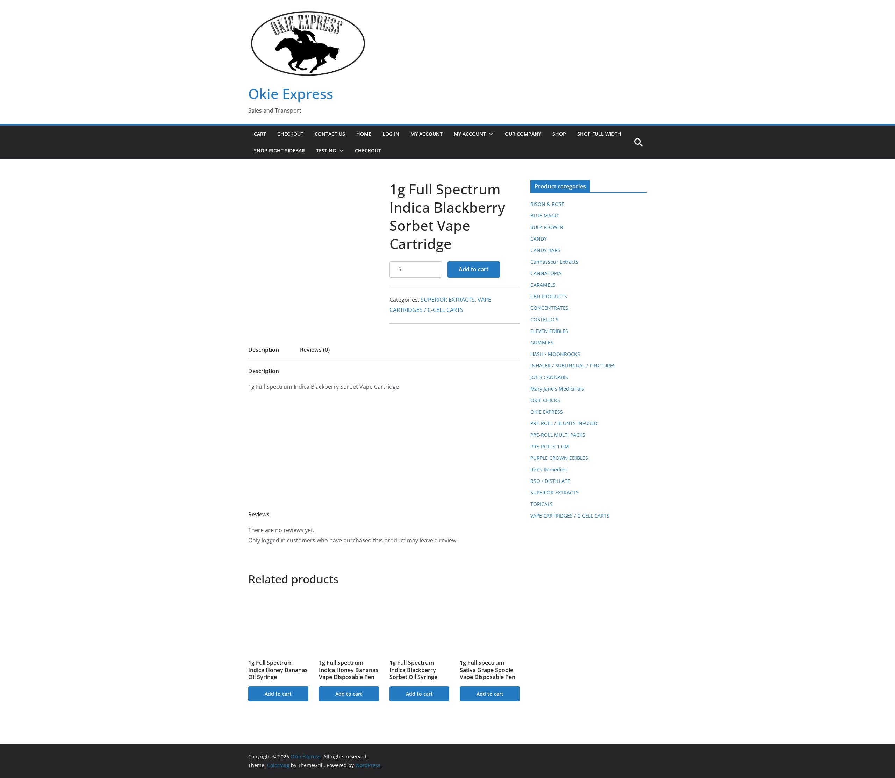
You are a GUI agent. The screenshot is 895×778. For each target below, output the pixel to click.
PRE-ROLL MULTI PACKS (557, 434)
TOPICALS (541, 504)
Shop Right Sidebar (279, 150)
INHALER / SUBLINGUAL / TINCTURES (573, 365)
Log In (390, 133)
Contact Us (330, 133)
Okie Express (290, 93)
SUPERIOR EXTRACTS (448, 300)
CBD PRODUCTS (548, 296)
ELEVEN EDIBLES (549, 331)
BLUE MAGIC (544, 215)
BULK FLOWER (546, 227)
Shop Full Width (599, 133)
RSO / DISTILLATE (550, 481)
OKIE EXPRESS (546, 411)
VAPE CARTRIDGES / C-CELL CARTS (569, 515)
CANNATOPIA (545, 273)
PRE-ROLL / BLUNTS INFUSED (563, 423)
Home (363, 133)
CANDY (538, 238)
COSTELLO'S (544, 319)
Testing (326, 150)
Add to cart (473, 269)
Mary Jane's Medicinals (557, 388)
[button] (490, 134)
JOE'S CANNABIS (549, 377)
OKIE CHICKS (545, 400)
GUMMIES (541, 342)
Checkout (290, 133)
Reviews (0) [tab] (315, 350)
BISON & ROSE (547, 204)
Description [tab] (263, 350)
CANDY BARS (545, 250)
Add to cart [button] (278, 694)
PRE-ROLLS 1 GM (549, 446)
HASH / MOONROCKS (555, 354)
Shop (559, 133)
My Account (426, 133)
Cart (260, 133)
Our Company (523, 133)
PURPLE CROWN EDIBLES (559, 458)
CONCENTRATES (549, 308)
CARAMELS (543, 284)
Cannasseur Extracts (554, 261)
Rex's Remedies (548, 469)
